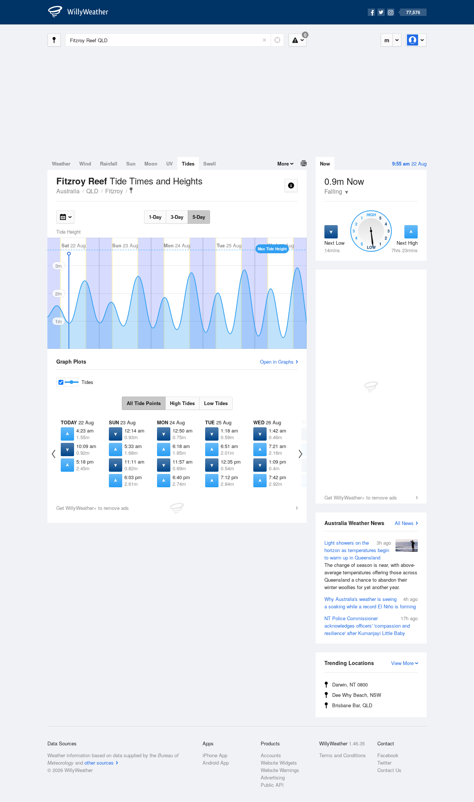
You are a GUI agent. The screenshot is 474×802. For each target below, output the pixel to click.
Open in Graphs (277, 361)
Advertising (273, 777)
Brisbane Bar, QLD (352, 705)
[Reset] (264, 40)
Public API (272, 784)
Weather (61, 163)
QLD (92, 191)
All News (404, 523)
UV (169, 163)
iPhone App (215, 755)
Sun (131, 163)
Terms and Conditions (342, 755)
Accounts (271, 755)
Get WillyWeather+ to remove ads (360, 497)
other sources (99, 762)
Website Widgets (279, 762)
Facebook (387, 755)
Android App (216, 762)
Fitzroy (114, 191)
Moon (150, 163)
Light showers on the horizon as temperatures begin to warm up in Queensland (370, 565)
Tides (188, 163)
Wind (85, 163)
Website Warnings (280, 769)
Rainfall (108, 163)
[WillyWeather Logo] (82, 12)
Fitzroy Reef (131, 190)
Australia (68, 191)
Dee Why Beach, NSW (356, 694)
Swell (209, 163)
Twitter (384, 762)
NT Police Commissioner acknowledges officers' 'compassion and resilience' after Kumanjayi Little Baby (371, 625)
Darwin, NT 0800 (350, 684)
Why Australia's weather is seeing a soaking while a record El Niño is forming (371, 602)
